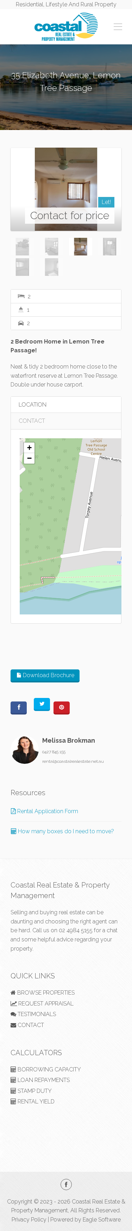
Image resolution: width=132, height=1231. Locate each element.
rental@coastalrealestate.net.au (73, 761)
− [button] (29, 458)
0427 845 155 (53, 751)
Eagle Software (102, 1219)
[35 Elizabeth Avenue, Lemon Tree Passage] (66, 189)
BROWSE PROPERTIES (45, 992)
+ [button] (29, 447)
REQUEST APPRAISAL (45, 1003)
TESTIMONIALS (36, 1014)
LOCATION (32, 404)
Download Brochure (47, 675)
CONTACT (32, 420)
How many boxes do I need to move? (65, 831)
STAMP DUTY (34, 1091)
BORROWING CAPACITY (48, 1069)
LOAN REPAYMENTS (43, 1080)
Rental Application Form (47, 811)
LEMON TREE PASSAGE (66, 100)
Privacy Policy (29, 1219)
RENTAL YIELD (35, 1101)
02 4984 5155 (76, 930)
